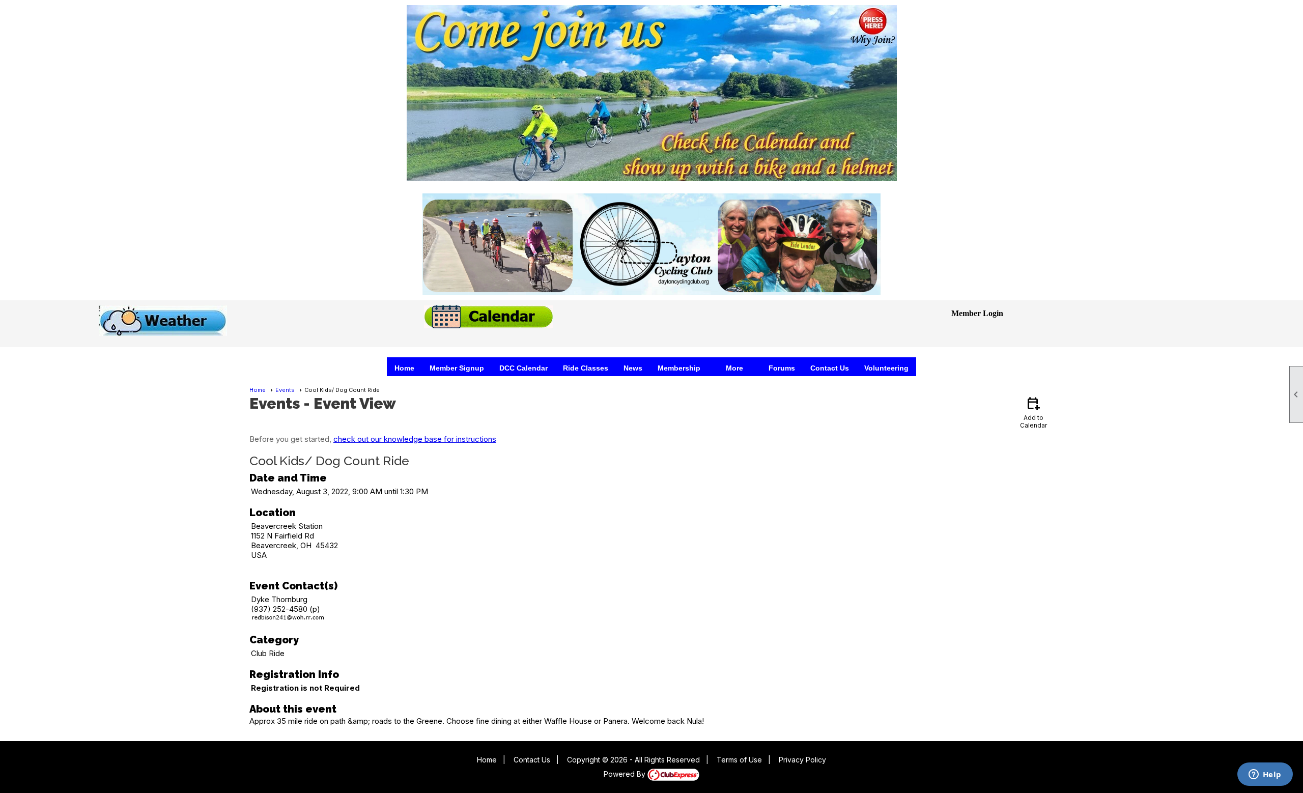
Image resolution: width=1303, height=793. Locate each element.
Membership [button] (679, 368)
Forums (782, 368)
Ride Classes (585, 368)
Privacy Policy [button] (802, 759)
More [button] (734, 368)
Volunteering (886, 368)
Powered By (625, 774)
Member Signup (457, 368)
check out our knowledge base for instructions (414, 439)
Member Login (977, 313)
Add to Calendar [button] (1033, 412)
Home (404, 368)
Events (285, 389)
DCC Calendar (523, 368)
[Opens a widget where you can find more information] (1265, 775)
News (633, 368)
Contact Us (829, 368)
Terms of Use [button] (739, 759)
